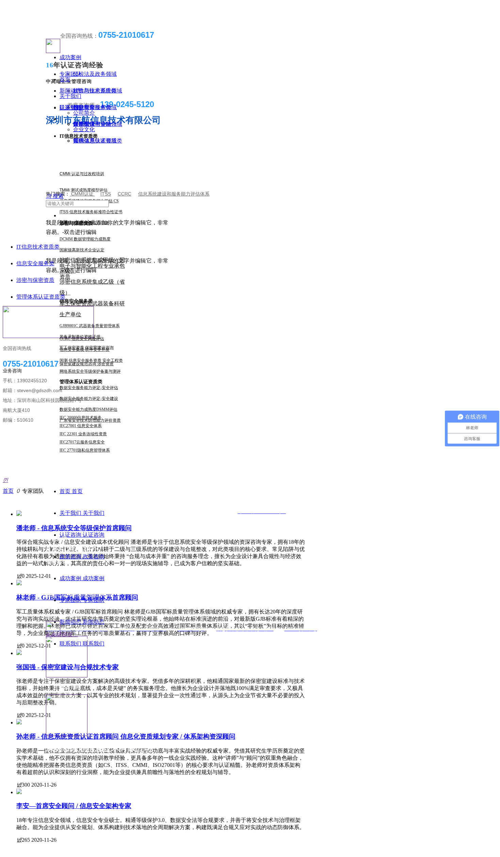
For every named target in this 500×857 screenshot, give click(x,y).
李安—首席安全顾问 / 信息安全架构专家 (73, 805)
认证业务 (70, 108)
